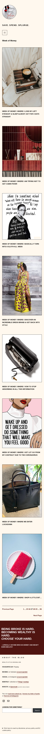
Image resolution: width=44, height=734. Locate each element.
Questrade (13, 687)
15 (27, 609)
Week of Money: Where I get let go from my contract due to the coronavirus (21, 453)
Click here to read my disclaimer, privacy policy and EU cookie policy (21, 729)
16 (30, 609)
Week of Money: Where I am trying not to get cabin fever (21, 182)
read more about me (15, 694)
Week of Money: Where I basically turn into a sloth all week (20, 245)
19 (36, 609)
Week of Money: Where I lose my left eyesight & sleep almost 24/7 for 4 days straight (20, 114)
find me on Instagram (11, 696)
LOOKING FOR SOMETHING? (12, 707)
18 (34, 609)
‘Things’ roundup (23, 682)
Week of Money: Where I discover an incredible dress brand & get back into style (21, 322)
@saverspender (22, 672)
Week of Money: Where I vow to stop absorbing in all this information (19, 388)
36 (41, 609)
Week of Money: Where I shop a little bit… (22, 598)
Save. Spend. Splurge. (15, 25)
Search (37, 710)
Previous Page (8, 609)
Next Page (37, 615)
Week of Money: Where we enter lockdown (17, 523)
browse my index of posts (31, 694)
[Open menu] (4, 32)
